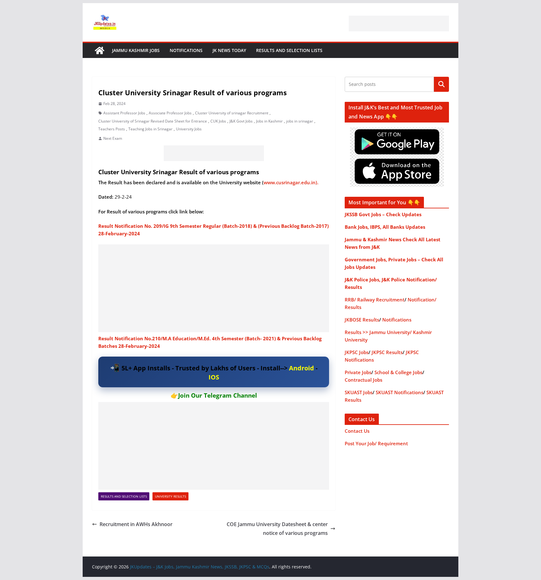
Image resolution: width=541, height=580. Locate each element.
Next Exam (112, 138)
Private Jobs (358, 372)
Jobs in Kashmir (269, 121)
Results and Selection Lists (289, 50)
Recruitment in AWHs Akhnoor (137, 524)
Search (441, 84)
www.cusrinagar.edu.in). (291, 182)
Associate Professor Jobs (170, 113)
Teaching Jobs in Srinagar (150, 129)
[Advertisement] (399, 23)
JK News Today (229, 50)
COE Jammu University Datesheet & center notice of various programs (277, 529)
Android (301, 368)
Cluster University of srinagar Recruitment (231, 113)
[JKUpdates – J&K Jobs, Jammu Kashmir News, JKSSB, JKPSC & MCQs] (99, 50)
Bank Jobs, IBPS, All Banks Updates (385, 227)
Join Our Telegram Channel (217, 395)
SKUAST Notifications (399, 392)
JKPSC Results (387, 352)
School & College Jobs (398, 372)
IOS (214, 377)
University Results (170, 496)
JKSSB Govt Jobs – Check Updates (383, 214)
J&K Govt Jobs (241, 121)
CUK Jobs (218, 121)
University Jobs (189, 129)
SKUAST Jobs (359, 392)
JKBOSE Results (362, 319)
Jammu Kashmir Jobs (136, 50)
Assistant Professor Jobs (124, 113)
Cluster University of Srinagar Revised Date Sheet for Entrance (152, 121)
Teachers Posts (111, 129)
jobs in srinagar (299, 121)
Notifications (186, 50)
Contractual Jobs (363, 380)
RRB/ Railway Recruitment (374, 299)
